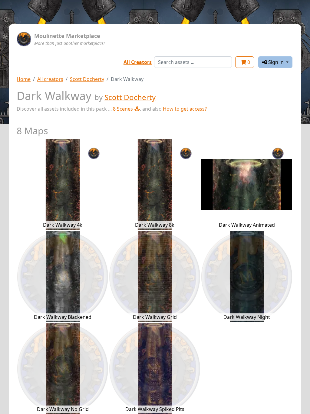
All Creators (138, 62)
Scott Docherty (87, 79)
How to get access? (185, 108)
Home (24, 79)
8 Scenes (123, 108)
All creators (50, 79)
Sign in (276, 62)
